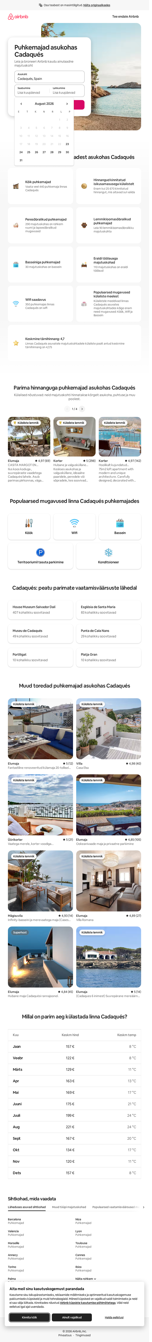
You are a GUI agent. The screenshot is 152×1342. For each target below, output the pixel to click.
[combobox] (49, 78)
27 (44, 152)
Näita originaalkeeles (96, 5)
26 (36, 152)
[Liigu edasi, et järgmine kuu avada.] (67, 104)
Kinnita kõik (29, 1317)
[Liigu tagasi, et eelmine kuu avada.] (21, 104)
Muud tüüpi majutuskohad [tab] (69, 1207)
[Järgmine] (82, 409)
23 (67, 144)
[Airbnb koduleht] (18, 16)
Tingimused (83, 1335)
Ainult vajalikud (72, 1317)
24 (21, 152)
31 (21, 160)
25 (28, 152)
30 (67, 152)
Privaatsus (65, 1335)
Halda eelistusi (114, 1317)
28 (51, 152)
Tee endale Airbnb (125, 16)
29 (59, 152)
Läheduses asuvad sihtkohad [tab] (27, 1207)
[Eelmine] (67, 409)
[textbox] (32, 92)
